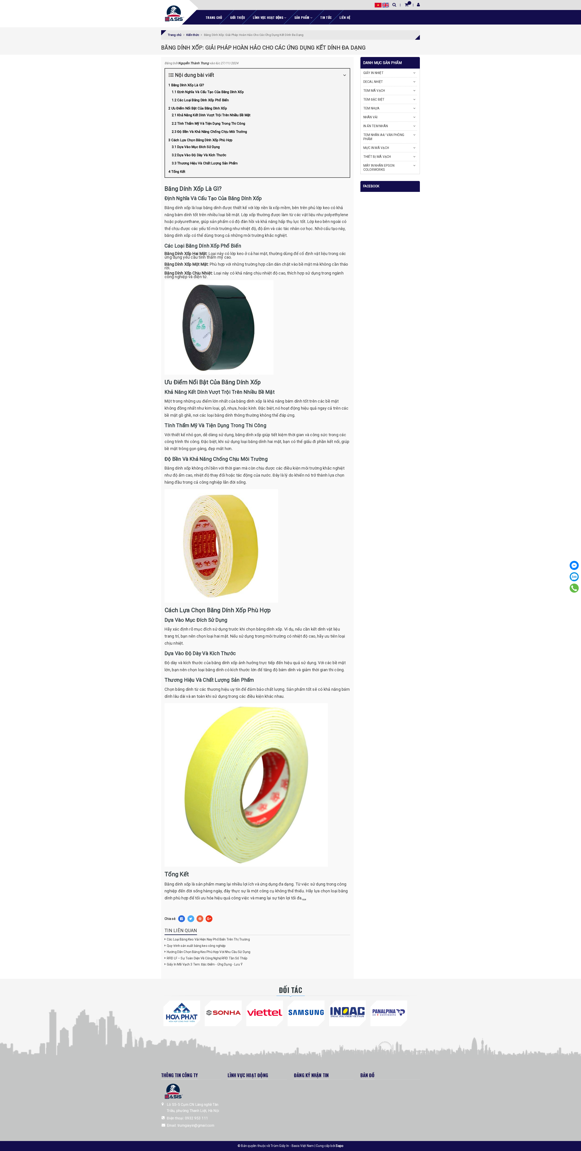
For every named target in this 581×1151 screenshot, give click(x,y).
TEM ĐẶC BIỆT (374, 99)
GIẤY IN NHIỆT (373, 73)
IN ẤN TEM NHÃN (375, 126)
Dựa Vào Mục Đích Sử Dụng (198, 147)
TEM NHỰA (371, 108)
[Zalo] (574, 576)
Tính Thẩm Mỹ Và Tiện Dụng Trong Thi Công (211, 123)
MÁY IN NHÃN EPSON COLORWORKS (378, 167)
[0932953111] (574, 588)
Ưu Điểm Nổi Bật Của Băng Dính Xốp (199, 108)
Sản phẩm (302, 17)
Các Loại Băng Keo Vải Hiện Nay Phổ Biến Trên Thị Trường (208, 939)
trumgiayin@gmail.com (195, 1125)
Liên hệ (345, 17)
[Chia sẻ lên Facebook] (181, 918)
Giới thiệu (237, 17)
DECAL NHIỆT (373, 82)
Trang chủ (214, 17)
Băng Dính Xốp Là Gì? (187, 85)
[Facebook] (574, 565)
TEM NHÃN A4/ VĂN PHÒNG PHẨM (383, 137)
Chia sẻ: (170, 919)
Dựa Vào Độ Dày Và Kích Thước (201, 155)
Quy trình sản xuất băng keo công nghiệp (196, 946)
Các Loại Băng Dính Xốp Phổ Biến (203, 100)
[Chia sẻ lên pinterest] (200, 918)
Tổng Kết (178, 172)
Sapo (339, 1146)
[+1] (209, 918)
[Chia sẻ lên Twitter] (190, 918)
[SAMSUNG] (306, 1012)
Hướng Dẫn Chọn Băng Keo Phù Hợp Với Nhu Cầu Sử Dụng (208, 952)
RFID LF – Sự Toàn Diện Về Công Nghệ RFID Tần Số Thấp (207, 958)
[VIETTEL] (264, 1012)
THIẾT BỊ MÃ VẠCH (377, 156)
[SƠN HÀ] (223, 1012)
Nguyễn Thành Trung (193, 63)
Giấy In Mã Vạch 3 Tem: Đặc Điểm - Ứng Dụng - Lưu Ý (205, 964)
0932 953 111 (196, 1118)
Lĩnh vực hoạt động (268, 17)
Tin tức (326, 17)
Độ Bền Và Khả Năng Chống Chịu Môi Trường (212, 132)
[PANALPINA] (388, 1012)
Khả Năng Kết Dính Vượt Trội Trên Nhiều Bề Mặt (213, 115)
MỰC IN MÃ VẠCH (376, 148)
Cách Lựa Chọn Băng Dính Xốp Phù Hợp (202, 140)
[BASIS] (173, 13)
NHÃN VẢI (370, 117)
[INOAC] (347, 1012)
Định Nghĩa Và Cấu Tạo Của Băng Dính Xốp (210, 92)
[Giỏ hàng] (407, 4)
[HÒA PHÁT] (181, 1012)
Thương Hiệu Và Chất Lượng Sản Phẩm (207, 163)
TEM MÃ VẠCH (374, 90)
